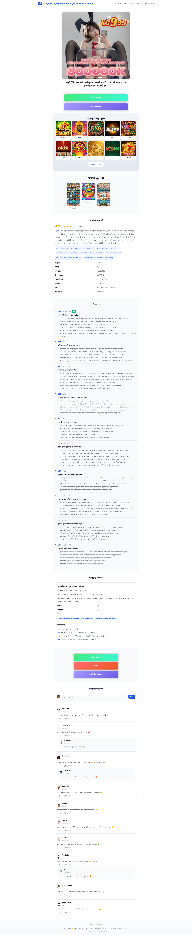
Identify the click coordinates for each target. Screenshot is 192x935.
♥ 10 (59, 796)
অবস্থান (144, 3)
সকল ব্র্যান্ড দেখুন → (96, 164)
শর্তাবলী (91, 925)
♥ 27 (59, 848)
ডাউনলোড (137, 3)
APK (124, 3)
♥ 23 (59, 813)
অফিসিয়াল (118, 3)
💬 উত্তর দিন (67, 718)
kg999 (58, 231)
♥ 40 (59, 865)
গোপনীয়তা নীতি (98, 925)
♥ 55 (59, 912)
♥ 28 (59, 895)
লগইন (130, 3)
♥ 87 (59, 766)
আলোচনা (151, 3)
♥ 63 (59, 736)
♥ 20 (59, 718)
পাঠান (131, 697)
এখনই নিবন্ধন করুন (96, 106)
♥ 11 (59, 830)
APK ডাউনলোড (96, 97)
